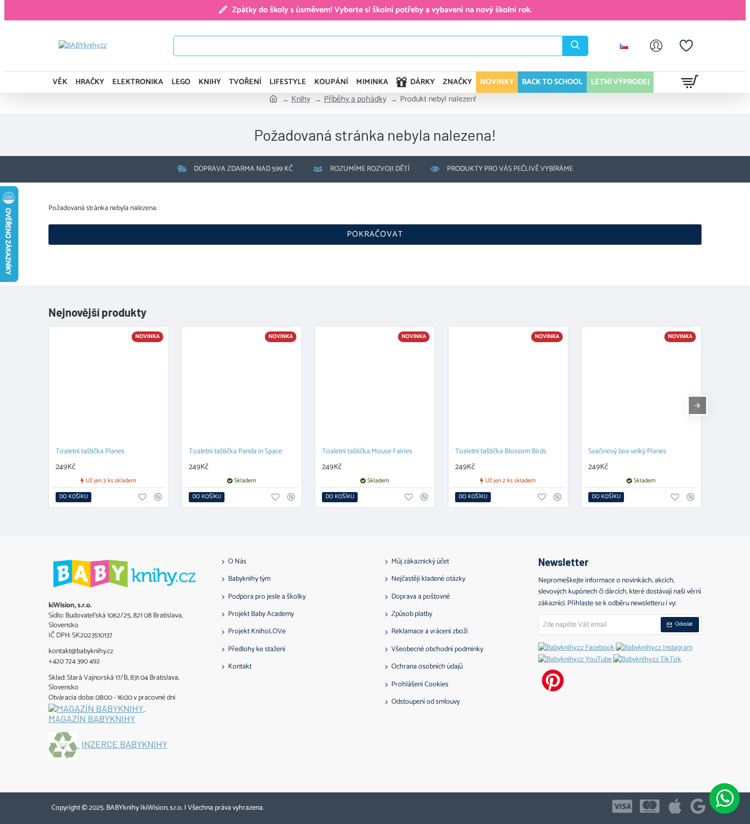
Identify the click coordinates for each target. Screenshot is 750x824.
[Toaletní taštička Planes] (109, 386)
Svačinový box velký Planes (627, 452)
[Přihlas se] (656, 46)
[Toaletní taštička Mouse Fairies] (375, 386)
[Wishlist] (686, 46)
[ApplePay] (675, 806)
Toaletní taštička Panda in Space (235, 452)
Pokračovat (375, 234)
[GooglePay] (698, 806)
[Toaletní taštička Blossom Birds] (508, 386)
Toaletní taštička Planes (90, 452)
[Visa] (622, 806)
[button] (73, 497)
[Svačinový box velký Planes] (641, 386)
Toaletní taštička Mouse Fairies (367, 452)
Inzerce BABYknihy (124, 744)
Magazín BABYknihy (91, 719)
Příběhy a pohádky (355, 99)
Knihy (300, 99)
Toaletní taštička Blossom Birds (500, 452)
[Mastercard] (650, 806)
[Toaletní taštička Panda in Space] (242, 386)
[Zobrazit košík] (690, 82)
